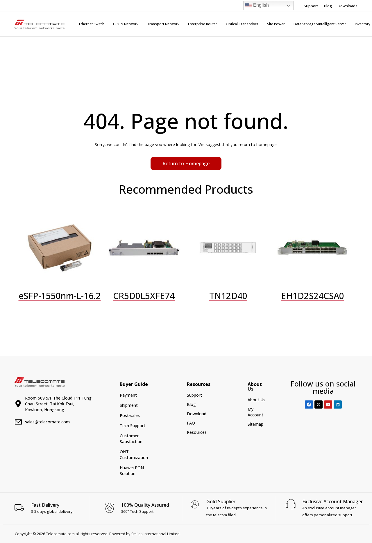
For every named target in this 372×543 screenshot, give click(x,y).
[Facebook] (309, 404)
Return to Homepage (186, 163)
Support (311, 5)
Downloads (347, 5)
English (260, 5)
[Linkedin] (338, 404)
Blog (328, 5)
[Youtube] (328, 404)
